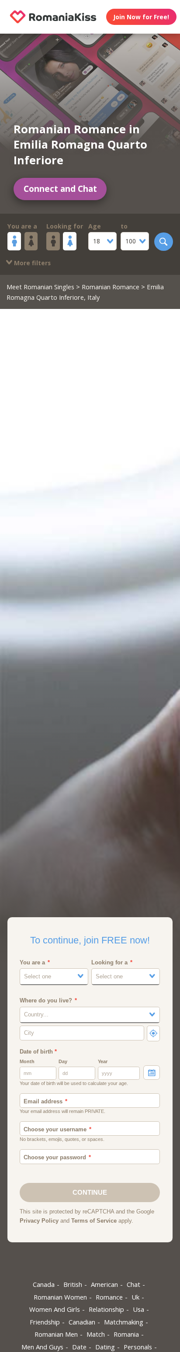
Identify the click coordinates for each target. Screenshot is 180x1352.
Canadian (82, 1321)
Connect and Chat (60, 188)
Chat (133, 1284)
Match (96, 1334)
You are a (22, 226)
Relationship (106, 1309)
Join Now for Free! (141, 17)
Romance (109, 1297)
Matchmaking (123, 1321)
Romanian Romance (110, 286)
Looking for (64, 226)
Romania (126, 1334)
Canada (44, 1284)
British (72, 1284)
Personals (138, 1346)
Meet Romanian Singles (40, 286)
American (104, 1284)
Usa (138, 1309)
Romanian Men (56, 1334)
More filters (31, 263)
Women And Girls (54, 1309)
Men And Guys (42, 1346)
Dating (105, 1346)
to (124, 226)
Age (94, 226)
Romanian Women (60, 1297)
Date (79, 1346)
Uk (135, 1297)
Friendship (45, 1321)
